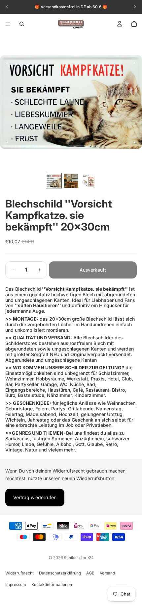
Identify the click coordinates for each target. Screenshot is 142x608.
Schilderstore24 (79, 557)
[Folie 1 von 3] (54, 180)
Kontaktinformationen (51, 584)
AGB (90, 573)
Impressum (15, 584)
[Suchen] (22, 24)
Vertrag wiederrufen (34, 497)
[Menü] (7, 24)
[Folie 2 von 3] (71, 180)
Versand (107, 573)
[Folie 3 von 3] (88, 180)
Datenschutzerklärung (60, 573)
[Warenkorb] (134, 24)
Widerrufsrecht (19, 573)
